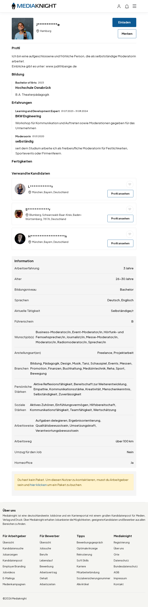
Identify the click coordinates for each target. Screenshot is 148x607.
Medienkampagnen (14, 584)
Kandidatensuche (13, 548)
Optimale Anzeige (87, 548)
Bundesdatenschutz (126, 566)
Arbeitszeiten (47, 584)
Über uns (119, 548)
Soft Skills (83, 560)
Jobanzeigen (10, 554)
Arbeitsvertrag (48, 572)
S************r (37, 209)
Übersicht (8, 542)
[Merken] (129, 184)
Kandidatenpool (12, 560)
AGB (116, 572)
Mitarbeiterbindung (88, 572)
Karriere (81, 566)
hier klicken (38, 485)
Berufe (44, 554)
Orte (116, 554)
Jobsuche (45, 548)
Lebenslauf (46, 560)
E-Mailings (9, 578)
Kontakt (119, 584)
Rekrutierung (84, 554)
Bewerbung (46, 566)
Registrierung (122, 542)
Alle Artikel (83, 584)
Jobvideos (9, 572)
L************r (40, 186)
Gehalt (44, 578)
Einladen (124, 22)
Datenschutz (121, 560)
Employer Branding (14, 566)
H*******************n (47, 236)
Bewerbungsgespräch (90, 542)
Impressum (120, 578)
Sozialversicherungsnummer (93, 578)
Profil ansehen (120, 193)
